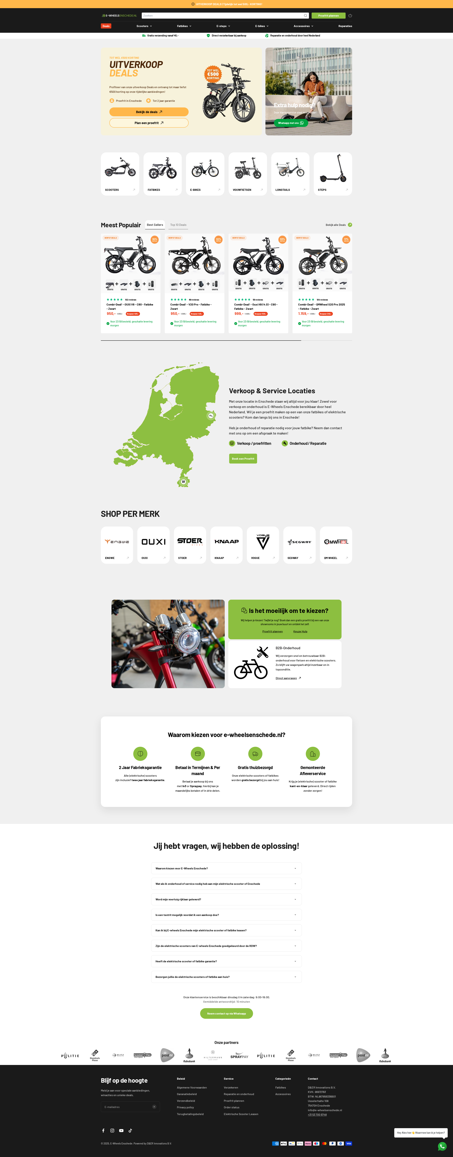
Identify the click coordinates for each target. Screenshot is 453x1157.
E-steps (221, 26)
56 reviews (258, 299)
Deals (106, 26)
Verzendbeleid (186, 1100)
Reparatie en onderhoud (239, 1094)
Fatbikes (182, 26)
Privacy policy (185, 1107)
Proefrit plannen (272, 631)
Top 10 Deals (178, 225)
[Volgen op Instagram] (112, 1130)
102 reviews (130, 299)
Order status (231, 1107)
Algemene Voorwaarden (192, 1087)
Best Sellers (155, 225)
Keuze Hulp (300, 631)
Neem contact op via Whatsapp (226, 1013)
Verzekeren (231, 1087)
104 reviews (322, 299)
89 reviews (194, 299)
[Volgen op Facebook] (103, 1130)
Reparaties (345, 26)
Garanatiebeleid (187, 1094)
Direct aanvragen (286, 678)
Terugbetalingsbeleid (190, 1114)
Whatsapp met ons (288, 122)
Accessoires (302, 26)
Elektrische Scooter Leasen (241, 1114)
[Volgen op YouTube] (121, 1130)
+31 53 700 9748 (317, 1114)
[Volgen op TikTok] (130, 1130)
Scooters (142, 26)
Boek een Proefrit (243, 458)
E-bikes (260, 26)
